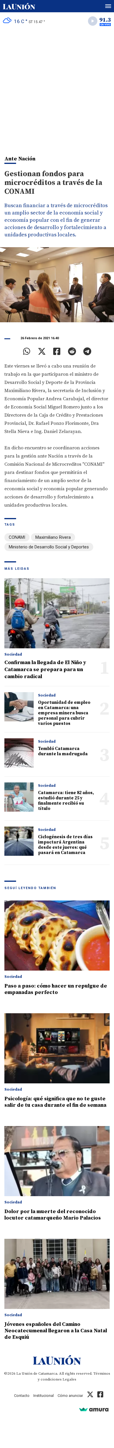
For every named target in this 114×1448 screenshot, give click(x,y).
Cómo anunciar (70, 1395)
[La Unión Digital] (19, 6)
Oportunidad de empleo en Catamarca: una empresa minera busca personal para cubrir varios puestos (64, 713)
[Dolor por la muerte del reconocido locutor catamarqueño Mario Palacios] (57, 1161)
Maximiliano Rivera (53, 537)
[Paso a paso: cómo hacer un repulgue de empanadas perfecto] (57, 935)
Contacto (22, 1395)
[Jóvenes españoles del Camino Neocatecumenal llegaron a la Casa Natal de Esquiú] (57, 1274)
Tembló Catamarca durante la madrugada (63, 751)
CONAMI (17, 537)
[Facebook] (57, 351)
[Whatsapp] (26, 351)
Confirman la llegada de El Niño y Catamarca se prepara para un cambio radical (45, 669)
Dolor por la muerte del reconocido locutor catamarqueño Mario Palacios (52, 1214)
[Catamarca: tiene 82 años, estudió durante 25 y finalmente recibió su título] (19, 797)
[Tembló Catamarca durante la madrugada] (19, 753)
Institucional (43, 1395)
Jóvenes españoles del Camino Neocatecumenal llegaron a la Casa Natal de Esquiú (55, 1330)
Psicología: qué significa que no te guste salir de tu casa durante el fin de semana (55, 1101)
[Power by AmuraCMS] (93, 1409)
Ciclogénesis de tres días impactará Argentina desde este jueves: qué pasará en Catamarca (65, 844)
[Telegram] (87, 351)
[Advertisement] (57, 89)
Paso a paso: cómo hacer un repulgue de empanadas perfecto (55, 989)
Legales (69, 1379)
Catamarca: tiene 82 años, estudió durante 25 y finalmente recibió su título (66, 800)
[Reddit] (72, 351)
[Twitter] (42, 351)
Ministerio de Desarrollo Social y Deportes (49, 547)
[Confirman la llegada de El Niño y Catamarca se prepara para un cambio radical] (57, 613)
